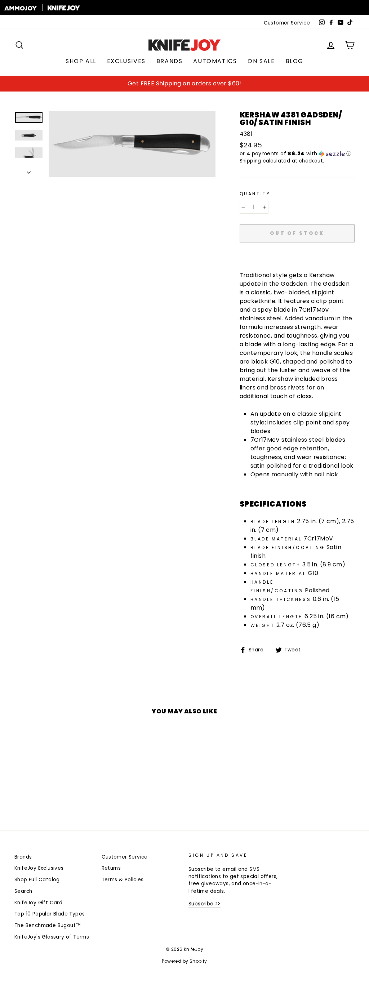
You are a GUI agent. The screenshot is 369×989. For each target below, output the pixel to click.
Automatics (215, 61)
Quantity (255, 194)
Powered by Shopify (184, 961)
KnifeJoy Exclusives (39, 868)
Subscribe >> (204, 903)
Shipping (250, 160)
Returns (111, 868)
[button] (297, 153)
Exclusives (126, 61)
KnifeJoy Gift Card (38, 902)
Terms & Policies (123, 879)
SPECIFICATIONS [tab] (273, 504)
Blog (294, 61)
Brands (169, 61)
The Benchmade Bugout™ (47, 925)
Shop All (81, 61)
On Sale (261, 61)
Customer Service (287, 22)
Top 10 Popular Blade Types (49, 913)
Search (23, 891)
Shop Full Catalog (37, 879)
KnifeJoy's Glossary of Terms (51, 937)
